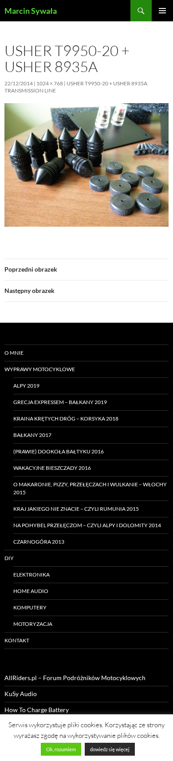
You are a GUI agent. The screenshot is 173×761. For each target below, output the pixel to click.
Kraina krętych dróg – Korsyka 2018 (65, 418)
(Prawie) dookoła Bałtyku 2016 (58, 451)
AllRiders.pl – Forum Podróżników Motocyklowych (74, 677)
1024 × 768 (49, 83)
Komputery (30, 607)
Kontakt (16, 640)
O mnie (14, 352)
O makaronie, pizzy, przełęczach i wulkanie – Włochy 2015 (90, 488)
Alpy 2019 (26, 385)
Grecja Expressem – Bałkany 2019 (60, 402)
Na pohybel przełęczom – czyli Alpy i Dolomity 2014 (87, 525)
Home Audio (30, 591)
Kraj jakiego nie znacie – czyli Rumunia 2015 (76, 508)
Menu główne (162, 10)
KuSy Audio (20, 693)
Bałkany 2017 (32, 435)
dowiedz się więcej (110, 749)
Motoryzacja (32, 624)
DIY (9, 558)
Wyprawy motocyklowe (39, 369)
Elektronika (31, 574)
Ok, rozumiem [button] (61, 749)
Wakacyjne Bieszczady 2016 (52, 468)
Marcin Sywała (30, 11)
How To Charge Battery (36, 709)
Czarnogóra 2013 (38, 541)
